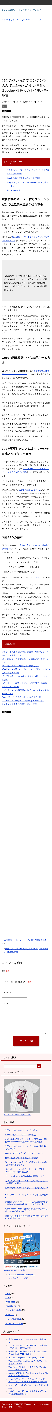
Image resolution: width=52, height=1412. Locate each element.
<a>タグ (38, 577)
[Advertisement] (26, 50)
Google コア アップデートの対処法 (20, 1135)
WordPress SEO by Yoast (30, 490)
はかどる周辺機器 (13, 1319)
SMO (7, 1298)
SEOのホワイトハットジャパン (21, 9)
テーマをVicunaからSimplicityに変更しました (25, 1176)
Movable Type (11, 1306)
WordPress (10, 1302)
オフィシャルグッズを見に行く (17, 1115)
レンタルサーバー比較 (18, 1278)
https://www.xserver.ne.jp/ (14, 1270)
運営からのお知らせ (14, 1324)
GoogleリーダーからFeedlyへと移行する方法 (21, 697)
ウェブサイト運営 (13, 1310)
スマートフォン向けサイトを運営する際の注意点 (23, 701)
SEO (4, 106)
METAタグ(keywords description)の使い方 (26, 1357)
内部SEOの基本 (13, 190)
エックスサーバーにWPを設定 (21, 1274)
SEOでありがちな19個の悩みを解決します (20, 666)
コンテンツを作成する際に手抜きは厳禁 (19, 704)
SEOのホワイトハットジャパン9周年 (21, 1130)
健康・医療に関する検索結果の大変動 (21, 1158)
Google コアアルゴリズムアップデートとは (24, 1153)
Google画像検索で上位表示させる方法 (23, 178)
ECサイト (9, 1315)
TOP (18, 20)
